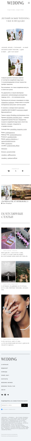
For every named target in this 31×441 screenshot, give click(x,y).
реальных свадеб (22, 110)
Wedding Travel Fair (8, 386)
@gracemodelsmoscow (8, 141)
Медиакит (4, 368)
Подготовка (11, 10)
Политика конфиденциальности (9, 435)
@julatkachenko (12, 137)
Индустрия (20, 10)
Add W (3, 389)
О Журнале (4, 364)
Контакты (4, 379)
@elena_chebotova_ (12, 139)
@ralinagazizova (10, 132)
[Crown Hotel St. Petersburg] (15, 202)
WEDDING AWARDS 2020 (14, 117)
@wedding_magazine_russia (18, 129)
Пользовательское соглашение (9, 434)
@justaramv (8, 143)
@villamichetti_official (13, 145)
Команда (4, 371)
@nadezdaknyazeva (15, 135)
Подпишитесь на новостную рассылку (14, 401)
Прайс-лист (5, 375)
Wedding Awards (7, 382)
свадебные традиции (7, 102)
